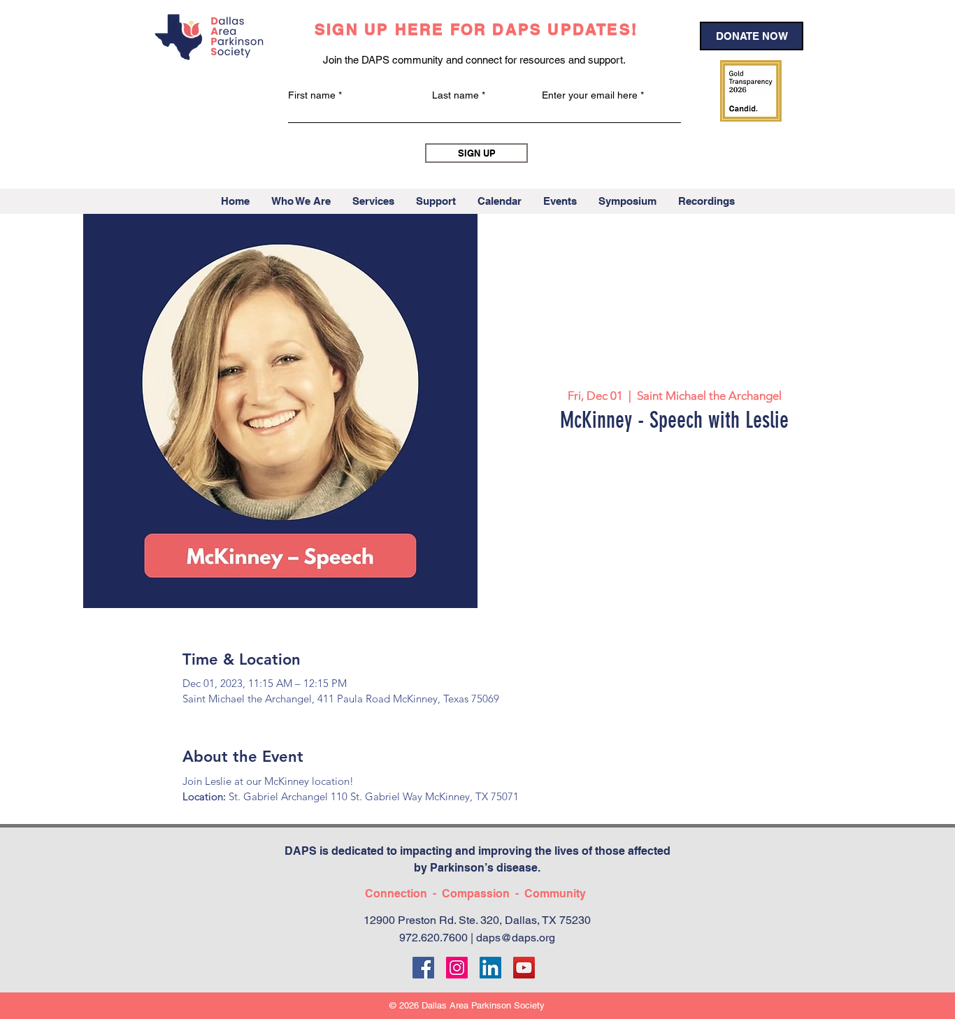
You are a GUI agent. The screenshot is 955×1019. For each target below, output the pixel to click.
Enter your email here (590, 95)
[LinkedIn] (490, 967)
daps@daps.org (515, 937)
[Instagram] (457, 967)
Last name (455, 95)
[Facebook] (423, 967)
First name (312, 95)
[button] (300, 201)
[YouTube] (524, 967)
